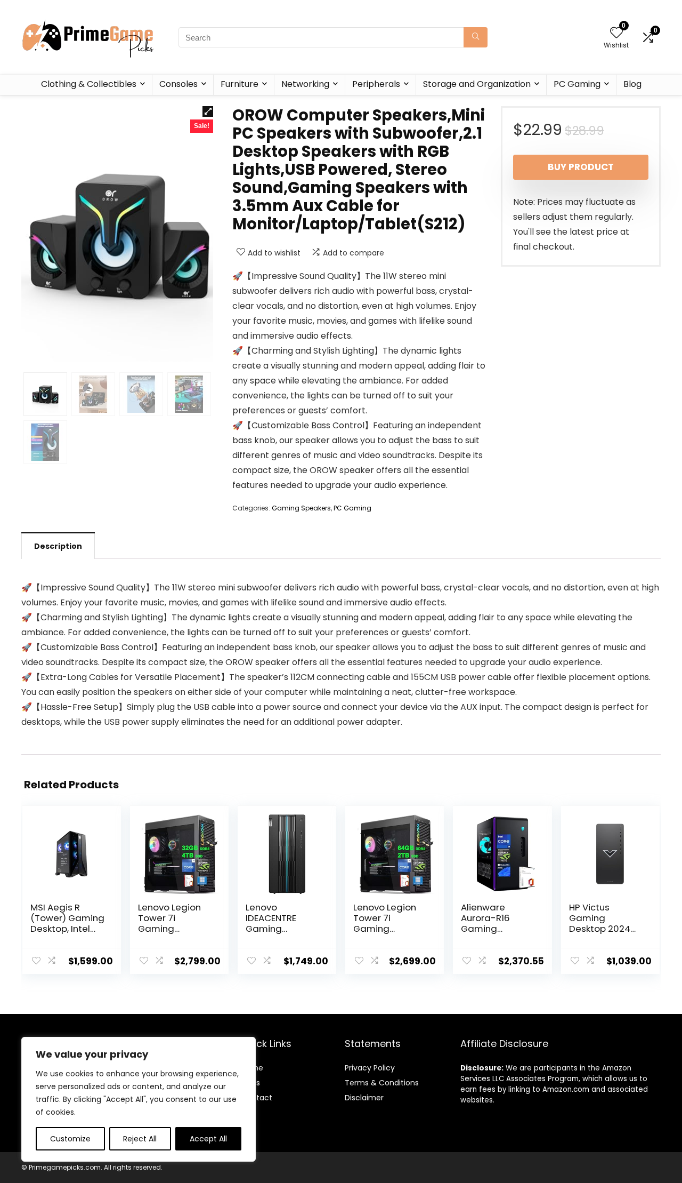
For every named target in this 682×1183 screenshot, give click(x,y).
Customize (70, 1138)
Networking (305, 84)
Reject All (140, 1138)
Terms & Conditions (382, 1082)
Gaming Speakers (301, 508)
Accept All (208, 1138)
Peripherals (376, 84)
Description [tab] (58, 546)
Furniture (239, 84)
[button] (207, 111)
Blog (632, 84)
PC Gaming (577, 84)
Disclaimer (364, 1097)
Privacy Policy (370, 1067)
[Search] (476, 37)
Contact (256, 1097)
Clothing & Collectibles (88, 84)
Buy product (581, 167)
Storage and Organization (477, 84)
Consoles (178, 84)
